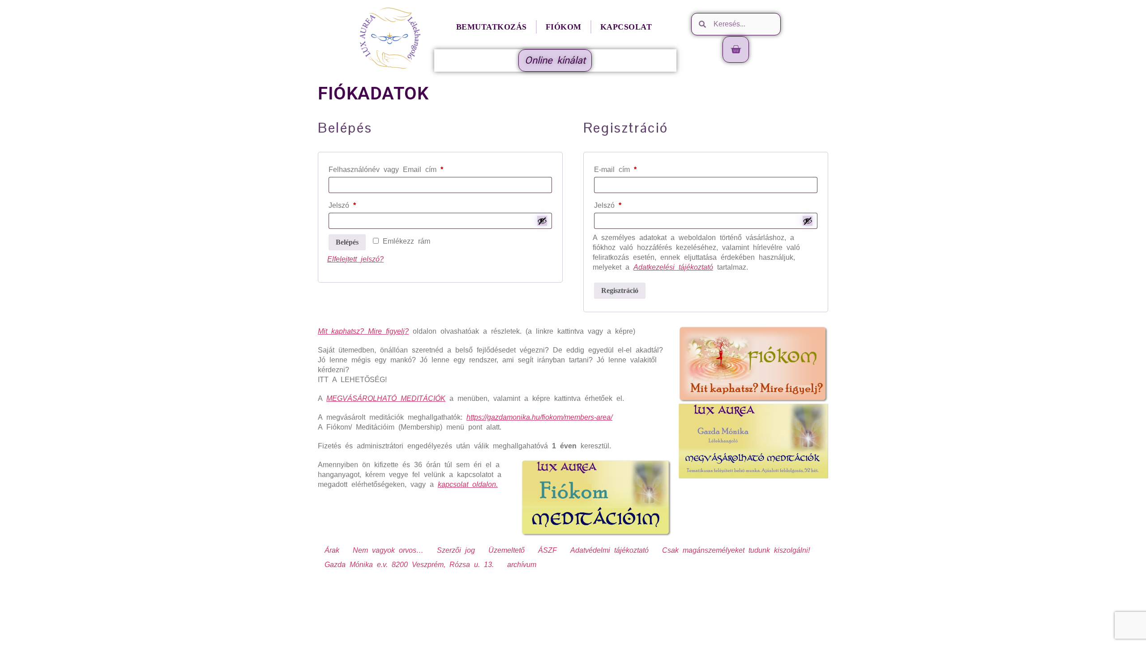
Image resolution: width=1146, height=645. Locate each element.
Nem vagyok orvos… (388, 550)
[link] (539, 417)
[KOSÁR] (736, 49)
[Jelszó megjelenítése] (542, 221)
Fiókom (564, 26)
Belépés (347, 242)
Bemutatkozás (491, 26)
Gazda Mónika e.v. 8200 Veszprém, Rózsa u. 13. (409, 564)
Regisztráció (619, 290)
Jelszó (356, 203)
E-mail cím (629, 168)
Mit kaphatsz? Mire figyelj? (363, 331)
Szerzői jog (456, 550)
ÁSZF (547, 550)
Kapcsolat (626, 26)
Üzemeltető (506, 550)
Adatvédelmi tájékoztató (609, 550)
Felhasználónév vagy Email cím (400, 168)
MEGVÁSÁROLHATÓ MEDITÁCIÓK (385, 398)
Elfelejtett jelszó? (355, 259)
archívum (521, 564)
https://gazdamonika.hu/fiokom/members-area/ (539, 417)
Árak (332, 550)
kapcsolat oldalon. (468, 484)
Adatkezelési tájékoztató (673, 267)
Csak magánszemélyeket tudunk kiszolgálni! (736, 550)
